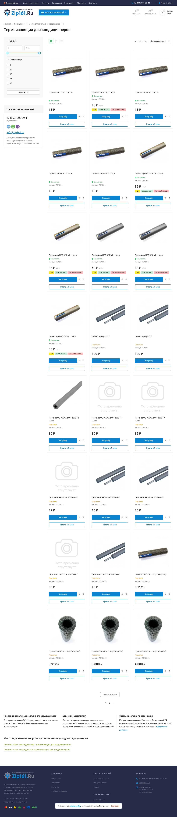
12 (11, 74)
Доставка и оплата (101, 778)
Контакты (55, 787)
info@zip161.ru (15, 132)
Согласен (115, 806)
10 (11, 70)
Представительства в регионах (15, 802)
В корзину (63, 117)
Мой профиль (99, 800)
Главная (7, 24)
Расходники (19, 24)
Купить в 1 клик (67, 124)
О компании (56, 778)
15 (11, 79)
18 (11, 83)
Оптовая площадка (59, 791)
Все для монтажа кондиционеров (45, 24)
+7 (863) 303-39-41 (142, 3)
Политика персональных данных (16, 798)
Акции (96, 787)
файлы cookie (75, 806)
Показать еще (109, 695)
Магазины (55, 783)
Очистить (23, 93)
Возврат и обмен (100, 783)
